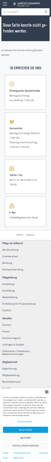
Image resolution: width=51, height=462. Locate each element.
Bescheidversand (11, 381)
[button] (46, 391)
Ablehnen (25, 437)
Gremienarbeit (10, 256)
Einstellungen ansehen (25, 445)
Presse (5, 331)
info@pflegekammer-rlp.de (23, 217)
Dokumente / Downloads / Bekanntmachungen (16, 353)
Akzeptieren (25, 429)
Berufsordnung (10, 249)
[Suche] (46, 11)
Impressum (43, 452)
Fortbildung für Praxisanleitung (19, 303)
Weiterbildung (9, 297)
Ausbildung (8, 284)
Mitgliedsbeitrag (11, 375)
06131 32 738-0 (17, 180)
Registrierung (9, 368)
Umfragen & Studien (13, 344)
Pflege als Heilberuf (12, 243)
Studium (6, 310)
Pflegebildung (9, 277)
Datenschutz (30, 235)
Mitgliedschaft (9, 362)
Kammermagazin (11, 338)
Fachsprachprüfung (12, 269)
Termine (6, 324)
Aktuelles (7, 318)
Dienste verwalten (25, 421)
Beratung (7, 262)
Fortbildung (8, 290)
